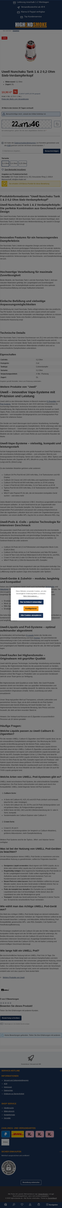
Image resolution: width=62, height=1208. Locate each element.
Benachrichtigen (52, 151)
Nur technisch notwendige (31, 602)
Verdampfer (50, 587)
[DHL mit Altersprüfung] (17, 1134)
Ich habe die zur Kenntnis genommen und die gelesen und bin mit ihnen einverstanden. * (31, 144)
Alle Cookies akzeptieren (31, 615)
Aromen (37, 638)
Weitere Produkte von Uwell (14, 977)
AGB (9, 145)
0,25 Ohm (23, 163)
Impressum (8, 1087)
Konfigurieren (31, 608)
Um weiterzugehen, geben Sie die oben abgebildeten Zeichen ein (24, 130)
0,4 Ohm (14, 163)
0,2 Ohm (5, 163)
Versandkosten (43, 1194)
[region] (31, 51)
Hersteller (7, 1118)
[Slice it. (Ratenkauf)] (29, 1134)
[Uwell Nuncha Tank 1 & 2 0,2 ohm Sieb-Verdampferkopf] (31, 51)
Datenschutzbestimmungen (25, 143)
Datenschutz (8, 1090)
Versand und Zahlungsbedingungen (16, 1080)
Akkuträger (4, 589)
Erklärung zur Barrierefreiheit (14, 1094)
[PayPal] (5, 1134)
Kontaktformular (9, 1115)
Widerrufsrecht (9, 1111)
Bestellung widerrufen (31, 1182)
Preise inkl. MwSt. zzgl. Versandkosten (15, 99)
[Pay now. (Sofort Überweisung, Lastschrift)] (39, 1134)
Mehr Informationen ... (31, 596)
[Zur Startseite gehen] (31, 24)
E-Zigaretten (51, 401)
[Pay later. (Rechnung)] (49, 1134)
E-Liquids (30, 635)
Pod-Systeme (5, 404)
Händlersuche (9, 1108)
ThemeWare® (52, 1198)
